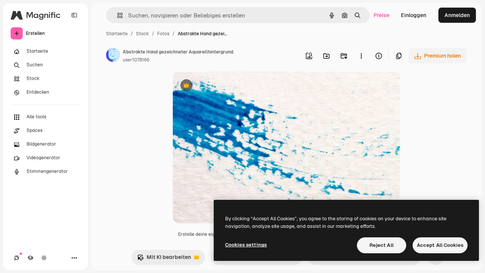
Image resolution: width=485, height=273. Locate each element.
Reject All (381, 245)
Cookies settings (246, 245)
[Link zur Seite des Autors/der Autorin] (113, 56)
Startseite (117, 34)
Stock (142, 34)
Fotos (163, 34)
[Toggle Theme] (44, 258)
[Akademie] (30, 258)
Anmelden (457, 15)
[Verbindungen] (17, 258)
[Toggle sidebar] (74, 15)
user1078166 (136, 60)
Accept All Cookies (440, 245)
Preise (382, 15)
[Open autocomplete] (116, 15)
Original (221, 86)
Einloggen (413, 15)
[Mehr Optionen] (361, 55)
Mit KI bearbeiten (164, 259)
